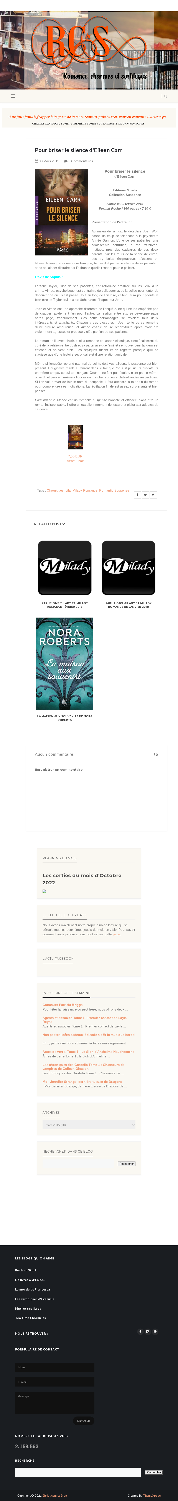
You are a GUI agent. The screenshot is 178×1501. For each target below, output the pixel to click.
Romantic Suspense (114, 490)
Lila (68, 490)
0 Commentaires (81, 161)
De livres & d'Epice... (30, 1280)
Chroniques (55, 490)
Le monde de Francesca (32, 1289)
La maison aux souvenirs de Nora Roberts (64, 718)
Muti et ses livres (28, 1308)
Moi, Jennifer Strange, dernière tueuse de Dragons (82, 1082)
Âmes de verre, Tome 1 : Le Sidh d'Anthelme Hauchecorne (88, 1052)
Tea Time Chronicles (30, 1318)
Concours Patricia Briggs (62, 1005)
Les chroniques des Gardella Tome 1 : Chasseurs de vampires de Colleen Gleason (84, 1066)
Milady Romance (85, 490)
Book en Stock (26, 1270)
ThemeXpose (152, 1495)
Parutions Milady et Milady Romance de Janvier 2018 (128, 604)
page (116, 934)
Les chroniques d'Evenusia (34, 1299)
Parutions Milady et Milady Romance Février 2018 (65, 604)
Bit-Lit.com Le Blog (55, 1495)
